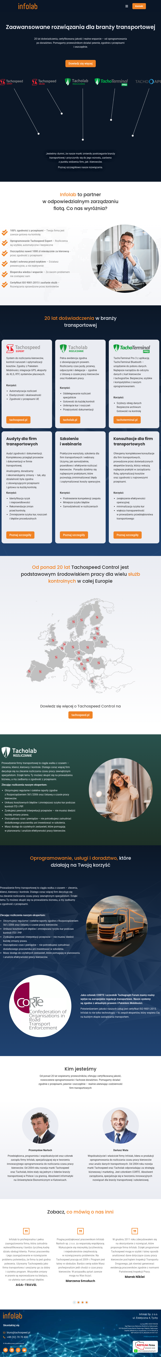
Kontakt (139, 6)
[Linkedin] (11, 1350)
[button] (126, 6)
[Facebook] (5, 1350)
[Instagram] (18, 1350)
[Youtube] (24, 1350)
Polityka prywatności (151, 1336)
